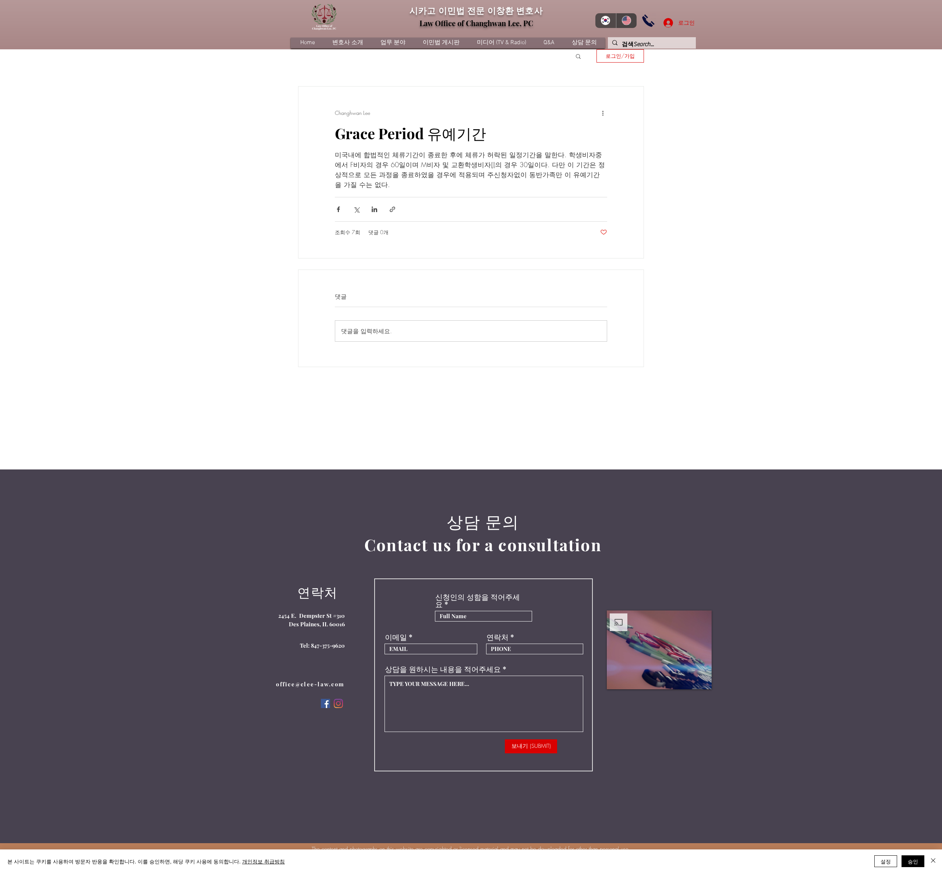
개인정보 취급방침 (263, 861)
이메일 (396, 637)
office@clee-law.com (310, 684)
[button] (578, 56)
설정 (886, 861)
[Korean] (605, 20)
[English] (626, 20)
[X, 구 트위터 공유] (356, 209)
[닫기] (933, 861)
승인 (913, 861)
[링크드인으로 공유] (374, 209)
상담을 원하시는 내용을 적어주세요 (443, 669)
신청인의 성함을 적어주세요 (477, 600)
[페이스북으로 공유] (338, 209)
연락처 (497, 637)
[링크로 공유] (392, 209)
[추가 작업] (602, 113)
